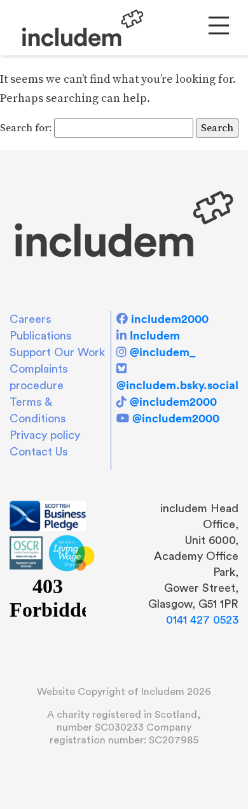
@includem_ (162, 352)
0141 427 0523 (202, 620)
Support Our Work (57, 352)
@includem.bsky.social (177, 385)
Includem (155, 335)
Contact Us (39, 451)
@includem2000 (173, 401)
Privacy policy (45, 435)
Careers (31, 319)
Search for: (26, 128)
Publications (41, 335)
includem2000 (170, 318)
